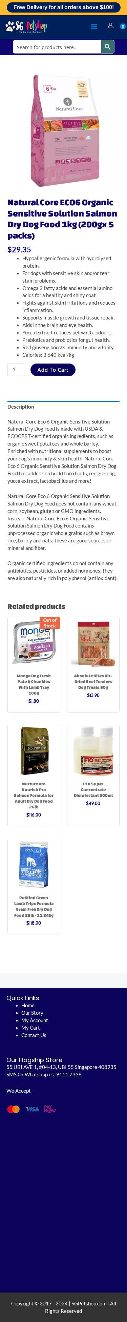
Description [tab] (20, 407)
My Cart (30, 1028)
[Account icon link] (111, 25)
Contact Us (33, 1035)
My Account (34, 1020)
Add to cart (53, 370)
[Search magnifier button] (107, 46)
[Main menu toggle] (94, 27)
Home (28, 1005)
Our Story (32, 1013)
